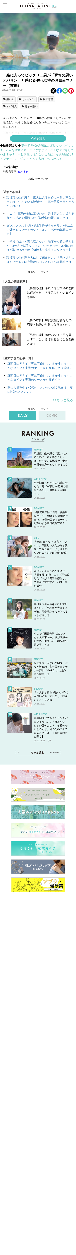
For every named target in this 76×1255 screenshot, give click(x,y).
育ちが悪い (31, 106)
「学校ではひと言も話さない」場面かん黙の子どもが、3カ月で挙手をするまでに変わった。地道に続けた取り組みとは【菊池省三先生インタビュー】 (40, 245)
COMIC (52, 415)
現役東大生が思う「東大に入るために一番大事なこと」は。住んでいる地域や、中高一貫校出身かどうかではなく (40, 201)
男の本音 (48, 99)
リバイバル (28, 99)
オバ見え (11, 106)
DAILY (22, 415)
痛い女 (10, 99)
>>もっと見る (63, 400)
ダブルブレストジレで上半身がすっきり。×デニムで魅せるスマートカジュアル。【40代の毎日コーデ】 (39, 229)
